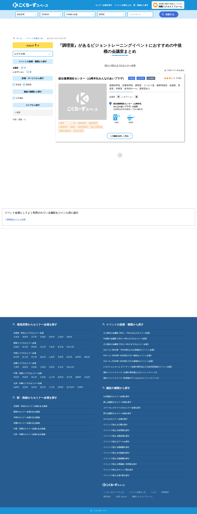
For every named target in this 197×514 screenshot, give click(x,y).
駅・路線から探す (140, 5)
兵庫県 (52, 367)
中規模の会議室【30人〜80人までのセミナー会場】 (125, 338)
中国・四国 (20, 119)
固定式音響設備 (96, 127)
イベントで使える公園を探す (115, 424)
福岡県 (16, 387)
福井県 (43, 357)
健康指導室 (93, 123)
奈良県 (60, 367)
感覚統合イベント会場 (16, 219)
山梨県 (52, 357)
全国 (18, 112)
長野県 (60, 357)
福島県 (69, 337)
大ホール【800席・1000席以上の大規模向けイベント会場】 (129, 350)
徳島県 (60, 377)
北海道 (16, 337)
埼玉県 (43, 347)
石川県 (34, 357)
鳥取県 (16, 377)
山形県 (60, 337)
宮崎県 (60, 387)
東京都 (60, 347)
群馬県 (34, 347)
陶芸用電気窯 (83, 127)
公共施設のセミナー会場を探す (116, 396)
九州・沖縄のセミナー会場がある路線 (29, 434)
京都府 (34, 367)
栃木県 (25, 347)
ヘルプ (153, 492)
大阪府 (43, 367)
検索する (170, 14)
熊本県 (43, 387)
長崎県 (34, 387)
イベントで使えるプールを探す (116, 441)
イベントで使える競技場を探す (116, 436)
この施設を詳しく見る (119, 136)
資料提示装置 (78, 131)
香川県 (69, 377)
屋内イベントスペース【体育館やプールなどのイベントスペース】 (131, 378)
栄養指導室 (63, 127)
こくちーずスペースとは (113, 492)
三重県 (16, 367)
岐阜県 (69, 357)
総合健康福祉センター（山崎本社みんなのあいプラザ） (91, 78)
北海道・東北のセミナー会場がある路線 (30, 406)
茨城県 (16, 347)
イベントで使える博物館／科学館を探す (120, 464)
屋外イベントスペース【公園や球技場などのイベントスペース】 (130, 372)
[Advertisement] (98, 27)
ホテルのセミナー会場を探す (115, 419)
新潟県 (16, 357)
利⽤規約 (165, 492)
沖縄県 (80, 387)
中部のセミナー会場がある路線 (27, 417)
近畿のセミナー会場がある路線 (27, 423)
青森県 (25, 337)
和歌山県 (70, 367)
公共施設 (151, 78)
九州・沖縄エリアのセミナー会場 (28, 383)
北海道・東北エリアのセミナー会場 (29, 333)
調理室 (28, 84)
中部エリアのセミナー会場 (25, 353)
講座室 (72, 127)
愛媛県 (78, 377)
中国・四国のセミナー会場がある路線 (29, 428)
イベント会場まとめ (122, 5)
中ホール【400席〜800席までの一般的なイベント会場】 (127, 355)
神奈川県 (70, 347)
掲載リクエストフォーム (142, 496)
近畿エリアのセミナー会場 (25, 363)
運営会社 (107, 496)
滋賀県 (25, 367)
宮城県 (43, 337)
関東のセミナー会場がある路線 (27, 412)
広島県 (131, 78)
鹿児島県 (70, 387)
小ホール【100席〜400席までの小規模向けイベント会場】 (128, 361)
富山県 (25, 357)
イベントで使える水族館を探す (116, 453)
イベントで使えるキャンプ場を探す (118, 469)
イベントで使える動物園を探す (116, 447)
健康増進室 (82, 123)
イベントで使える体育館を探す (116, 430)
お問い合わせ (121, 496)
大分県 (52, 387)
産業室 (61, 123)
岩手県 (34, 337)
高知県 (87, 377)
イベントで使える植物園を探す (116, 458)
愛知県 (87, 357)
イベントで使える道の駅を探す (116, 475)
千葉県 (52, 347)
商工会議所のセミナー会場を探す (117, 413)
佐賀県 (25, 387)
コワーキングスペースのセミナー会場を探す (122, 407)
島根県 (25, 377)
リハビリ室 (71, 123)
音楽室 (18, 84)
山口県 (52, 377)
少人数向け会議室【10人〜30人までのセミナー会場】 (126, 344)
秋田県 (52, 337)
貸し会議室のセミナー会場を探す (117, 402)
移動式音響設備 (65, 131)
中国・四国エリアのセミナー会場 (28, 373)
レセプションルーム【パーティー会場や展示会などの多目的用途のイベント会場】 (138, 367)
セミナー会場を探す (103, 5)
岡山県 (34, 377)
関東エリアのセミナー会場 (25, 343)
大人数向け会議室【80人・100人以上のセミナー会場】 (127, 333)
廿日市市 (141, 78)
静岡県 (78, 357)
